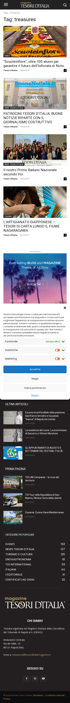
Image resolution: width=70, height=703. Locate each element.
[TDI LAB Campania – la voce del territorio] (12, 482)
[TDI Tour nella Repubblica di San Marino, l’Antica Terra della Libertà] (12, 499)
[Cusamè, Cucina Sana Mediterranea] (12, 517)
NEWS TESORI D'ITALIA (13, 108)
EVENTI (7, 56)
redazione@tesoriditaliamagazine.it (31, 654)
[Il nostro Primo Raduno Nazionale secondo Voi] (35, 150)
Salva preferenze (35, 388)
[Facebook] (26, 678)
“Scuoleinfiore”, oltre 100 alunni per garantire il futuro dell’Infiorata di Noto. (34, 64)
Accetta (35, 369)
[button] (65, 307)
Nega (35, 378)
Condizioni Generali (54, 695)
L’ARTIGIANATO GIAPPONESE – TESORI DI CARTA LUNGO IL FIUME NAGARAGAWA (31, 226)
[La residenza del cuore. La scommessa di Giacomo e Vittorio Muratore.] (12, 435)
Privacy (35, 395)
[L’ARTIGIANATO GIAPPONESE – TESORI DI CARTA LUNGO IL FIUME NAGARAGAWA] (35, 202)
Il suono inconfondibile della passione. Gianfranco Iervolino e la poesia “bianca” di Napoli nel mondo (45, 415)
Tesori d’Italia (10, 70)
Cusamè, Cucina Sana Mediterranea (44, 512)
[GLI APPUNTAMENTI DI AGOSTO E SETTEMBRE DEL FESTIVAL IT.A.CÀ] (12, 452)
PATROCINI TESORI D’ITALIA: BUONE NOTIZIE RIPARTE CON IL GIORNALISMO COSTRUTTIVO (33, 118)
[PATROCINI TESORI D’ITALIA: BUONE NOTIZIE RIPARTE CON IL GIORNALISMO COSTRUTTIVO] (35, 93)
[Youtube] (43, 678)
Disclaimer (38, 695)
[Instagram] (35, 678)
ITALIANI (8, 216)
